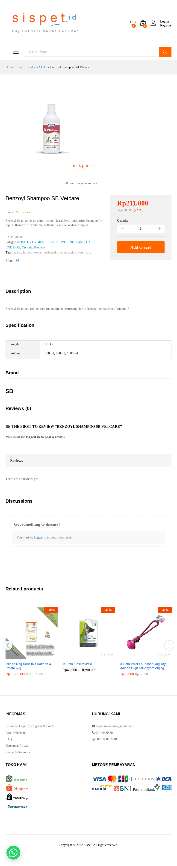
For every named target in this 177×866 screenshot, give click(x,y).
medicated (49, 252)
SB (17, 260)
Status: (10, 212)
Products (39, 247)
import (27, 252)
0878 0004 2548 (106, 739)
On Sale (27, 247)
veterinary (84, 252)
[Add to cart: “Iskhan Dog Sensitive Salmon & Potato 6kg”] (30, 656)
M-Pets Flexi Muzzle (77, 664)
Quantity (122, 220)
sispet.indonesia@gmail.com (114, 726)
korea (37, 252)
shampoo (63, 252)
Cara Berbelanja (16, 733)
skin (73, 252)
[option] (31, 645)
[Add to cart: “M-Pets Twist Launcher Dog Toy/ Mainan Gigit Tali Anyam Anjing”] (144, 656)
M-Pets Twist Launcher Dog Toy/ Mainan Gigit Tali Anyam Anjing (143, 666)
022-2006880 (103, 733)
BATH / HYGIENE (34, 242)
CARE (80, 242)
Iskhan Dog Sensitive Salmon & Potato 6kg (28, 666)
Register (165, 25)
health (17, 252)
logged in (33, 437)
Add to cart (140, 247)
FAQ (9, 739)
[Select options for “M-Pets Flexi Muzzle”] (87, 656)
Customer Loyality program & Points (30, 726)
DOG (16, 247)
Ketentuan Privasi (17, 745)
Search (165, 52)
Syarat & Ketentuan (18, 752)
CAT (8, 247)
